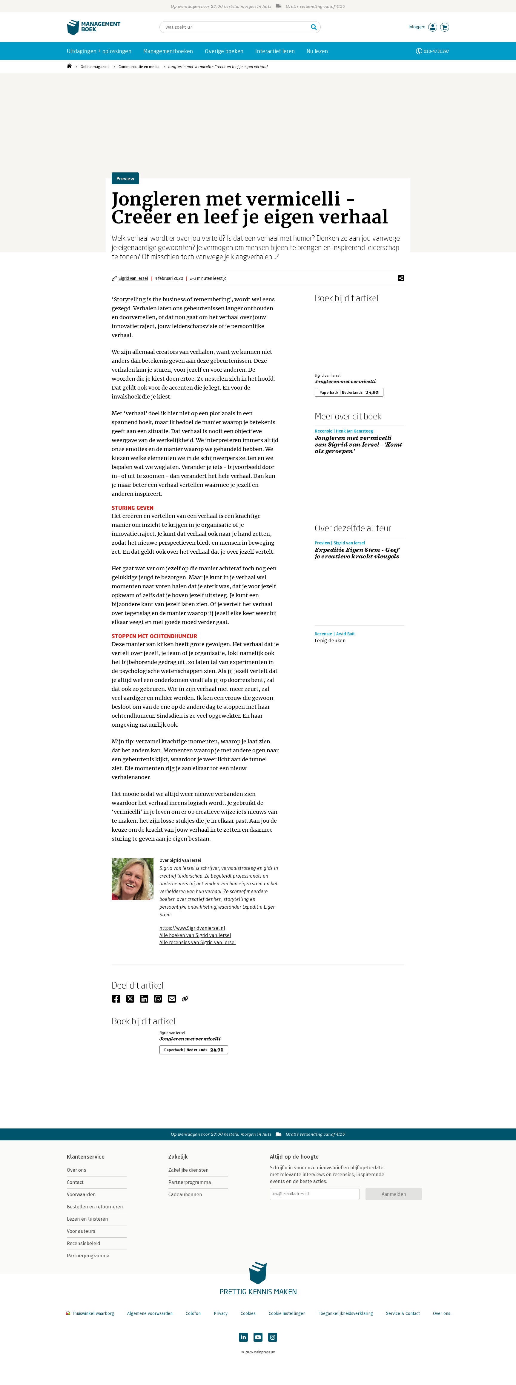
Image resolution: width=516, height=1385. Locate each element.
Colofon (193, 1313)
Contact (75, 1182)
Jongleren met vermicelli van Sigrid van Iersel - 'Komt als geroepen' (359, 445)
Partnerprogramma (88, 1256)
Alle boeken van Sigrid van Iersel (195, 935)
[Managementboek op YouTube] (258, 1337)
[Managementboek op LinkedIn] (243, 1337)
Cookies (248, 1313)
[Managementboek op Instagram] (272, 1337)
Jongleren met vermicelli (345, 382)
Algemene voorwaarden (150, 1313)
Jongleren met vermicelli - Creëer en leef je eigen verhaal (218, 66)
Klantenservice (86, 1157)
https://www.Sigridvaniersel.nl (192, 928)
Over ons (76, 1170)
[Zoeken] (313, 27)
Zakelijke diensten (188, 1170)
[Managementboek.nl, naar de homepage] (94, 33)
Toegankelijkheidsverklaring (346, 1313)
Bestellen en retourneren (95, 1207)
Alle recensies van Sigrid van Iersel (197, 942)
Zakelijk (178, 1157)
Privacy (221, 1313)
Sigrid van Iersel (133, 278)
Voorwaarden (81, 1194)
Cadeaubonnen (185, 1194)
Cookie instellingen (287, 1313)
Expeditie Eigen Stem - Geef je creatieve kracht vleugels (357, 553)
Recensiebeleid (83, 1243)
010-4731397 (436, 51)
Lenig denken (330, 640)
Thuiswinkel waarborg (93, 1313)
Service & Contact (403, 1313)
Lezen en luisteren (87, 1219)
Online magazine (95, 66)
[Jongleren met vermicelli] (336, 337)
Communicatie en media (139, 66)
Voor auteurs (81, 1231)
